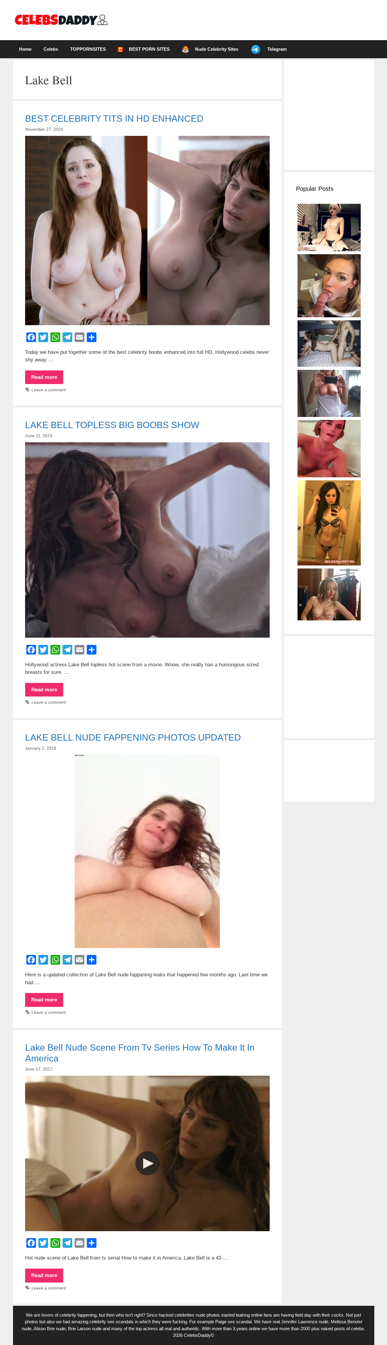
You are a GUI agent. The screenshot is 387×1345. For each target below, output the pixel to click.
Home (25, 49)
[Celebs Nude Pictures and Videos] (61, 20)
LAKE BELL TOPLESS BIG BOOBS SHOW (112, 425)
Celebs (51, 49)
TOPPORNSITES (88, 49)
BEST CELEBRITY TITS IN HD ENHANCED (114, 118)
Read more (47, 379)
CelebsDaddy (197, 1335)
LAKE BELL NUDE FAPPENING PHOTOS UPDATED (133, 737)
